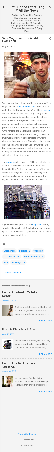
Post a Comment (13, 272)
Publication (24, 251)
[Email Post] (4, 245)
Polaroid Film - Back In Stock (19, 329)
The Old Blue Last (12, 256)
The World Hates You (34, 256)
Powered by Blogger (27, 434)
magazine (45, 110)
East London (10, 251)
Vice (6, 262)
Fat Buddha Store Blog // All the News (27, 8)
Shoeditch (38, 251)
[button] (50, 39)
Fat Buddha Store (27, 106)
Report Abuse (27, 445)
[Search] (50, 7)
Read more (45, 320)
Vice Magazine (18, 262)
